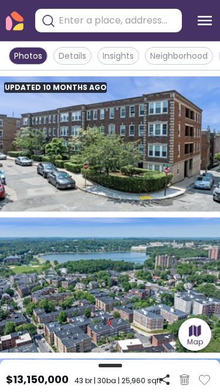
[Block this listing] (184, 379)
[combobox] (117, 20)
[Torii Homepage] (14, 21)
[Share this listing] (164, 379)
